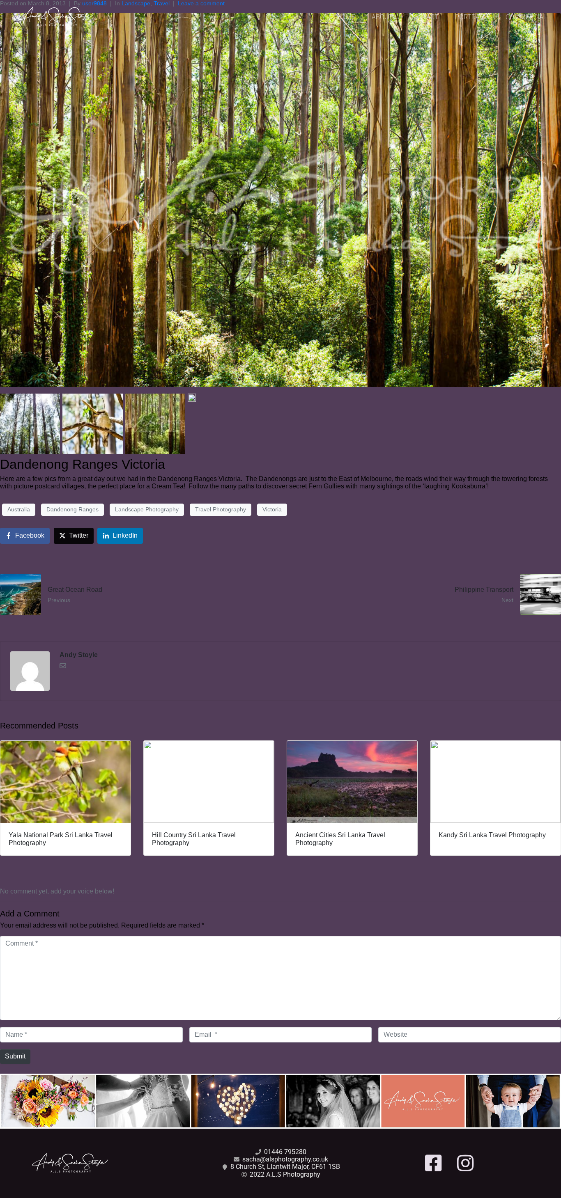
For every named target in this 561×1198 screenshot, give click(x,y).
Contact (424, 17)
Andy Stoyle (79, 654)
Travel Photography (220, 509)
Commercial (526, 17)
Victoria (272, 509)
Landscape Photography (147, 509)
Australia (18, 509)
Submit (15, 1056)
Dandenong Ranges (72, 509)
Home (346, 17)
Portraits (472, 17)
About (382, 17)
